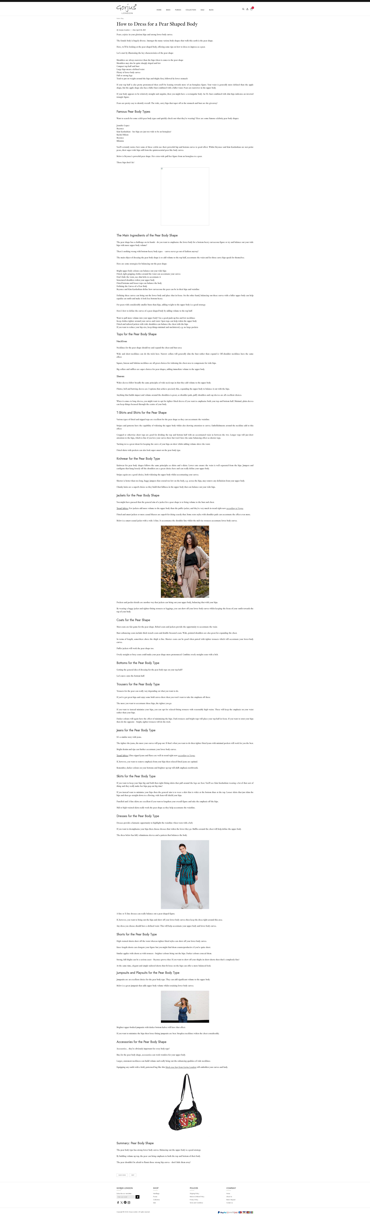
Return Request (230, 1200)
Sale (202, 10)
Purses (178, 10)
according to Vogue (234, 508)
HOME (159, 10)
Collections (156, 1200)
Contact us (229, 1203)
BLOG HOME (122, 1175)
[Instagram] (128, 1202)
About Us (229, 1197)
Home (118, 18)
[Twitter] (121, 1202)
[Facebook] (118, 1202)
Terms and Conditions (196, 1203)
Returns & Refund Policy (197, 1197)
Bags (168, 10)
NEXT (132, 1175)
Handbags (156, 1193)
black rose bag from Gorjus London (181, 1067)
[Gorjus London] (127, 5)
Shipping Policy (194, 1193)
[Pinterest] (125, 1202)
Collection (191, 10)
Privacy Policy (194, 1200)
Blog (211, 10)
